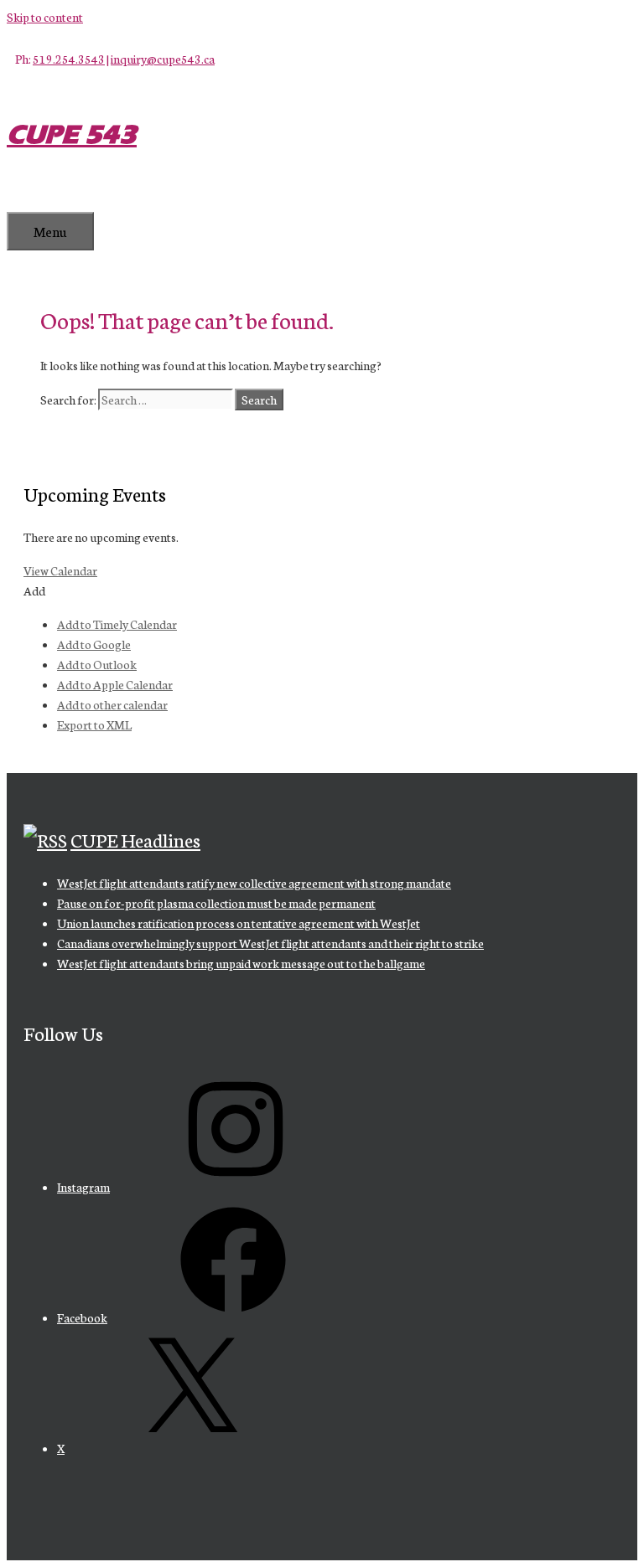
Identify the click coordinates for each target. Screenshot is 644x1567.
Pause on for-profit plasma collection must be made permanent (216, 902)
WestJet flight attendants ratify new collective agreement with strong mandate (254, 882)
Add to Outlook (97, 664)
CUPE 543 (72, 134)
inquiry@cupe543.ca (163, 58)
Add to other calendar (112, 704)
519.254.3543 (69, 58)
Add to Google (94, 644)
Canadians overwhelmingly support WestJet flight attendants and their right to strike (270, 943)
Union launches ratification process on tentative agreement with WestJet (238, 923)
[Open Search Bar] (32, 194)
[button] (34, 590)
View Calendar (60, 570)
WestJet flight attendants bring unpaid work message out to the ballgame (241, 963)
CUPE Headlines (135, 839)
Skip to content (45, 16)
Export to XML (94, 724)
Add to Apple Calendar (115, 684)
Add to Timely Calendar (117, 624)
